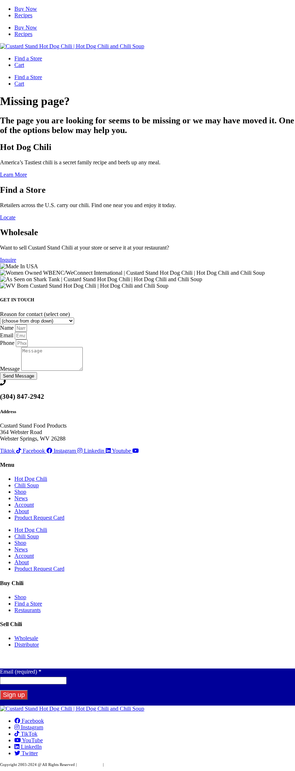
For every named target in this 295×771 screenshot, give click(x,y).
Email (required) (20, 672)
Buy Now (25, 9)
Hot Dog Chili (30, 479)
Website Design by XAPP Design (132, 764)
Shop (20, 492)
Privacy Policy (90, 764)
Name (7, 328)
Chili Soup (26, 485)
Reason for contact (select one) (35, 314)
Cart (19, 65)
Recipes (23, 15)
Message (10, 369)
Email (7, 335)
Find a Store (28, 58)
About (21, 511)
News (21, 498)
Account (24, 505)
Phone (8, 343)
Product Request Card (39, 518)
